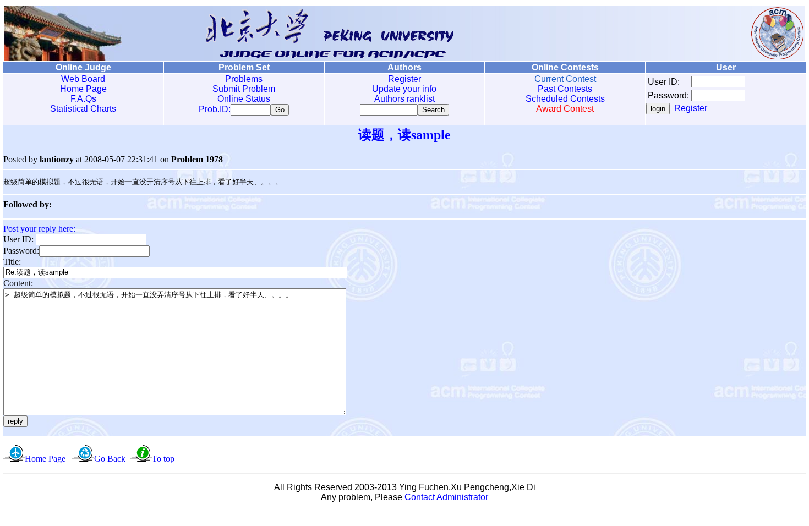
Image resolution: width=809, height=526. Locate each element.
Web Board (83, 79)
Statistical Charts (83, 108)
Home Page (83, 89)
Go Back (109, 458)
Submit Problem (243, 89)
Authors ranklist (404, 98)
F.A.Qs (83, 98)
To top (163, 458)
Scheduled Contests (565, 98)
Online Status (243, 98)
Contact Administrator (446, 497)
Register (404, 79)
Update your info (404, 89)
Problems (244, 79)
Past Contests (565, 89)
